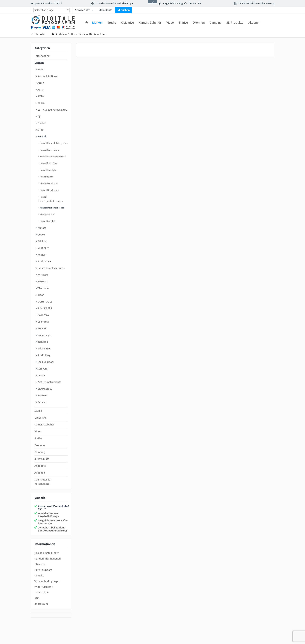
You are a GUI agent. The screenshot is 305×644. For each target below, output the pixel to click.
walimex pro (44, 335)
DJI (39, 116)
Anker (40, 69)
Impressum (41, 603)
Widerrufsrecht (43, 586)
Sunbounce (44, 261)
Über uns (39, 564)
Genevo (41, 402)
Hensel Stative (46, 214)
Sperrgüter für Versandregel (43, 481)
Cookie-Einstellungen (46, 553)
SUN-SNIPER (44, 308)
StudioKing (43, 355)
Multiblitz (43, 248)
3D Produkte (41, 459)
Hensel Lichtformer (49, 190)
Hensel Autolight (48, 169)
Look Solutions (46, 362)
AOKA (40, 82)
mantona (42, 341)
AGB (36, 598)
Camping (39, 452)
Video (37, 431)
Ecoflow (41, 123)
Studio (38, 410)
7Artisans (43, 274)
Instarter (42, 395)
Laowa (41, 375)
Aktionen (39, 472)
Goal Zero (43, 315)
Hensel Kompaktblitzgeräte (53, 143)
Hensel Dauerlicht (48, 183)
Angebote (40, 465)
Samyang (42, 368)
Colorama (43, 321)
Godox (41, 234)
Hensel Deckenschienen (52, 207)
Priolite (41, 241)
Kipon (40, 295)
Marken (39, 62)
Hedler (41, 254)
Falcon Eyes (44, 348)
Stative (38, 438)
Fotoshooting (42, 56)
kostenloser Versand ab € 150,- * (53, 507)
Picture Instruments (49, 382)
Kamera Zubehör (44, 424)
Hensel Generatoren (49, 149)
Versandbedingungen (47, 581)
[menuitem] (51, 10)
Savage (41, 328)
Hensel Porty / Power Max (52, 156)
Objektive (40, 417)
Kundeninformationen (47, 558)
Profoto (41, 227)
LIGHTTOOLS (44, 301)
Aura (40, 89)
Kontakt (39, 575)
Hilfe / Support (43, 570)
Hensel (41, 136)
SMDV (40, 96)
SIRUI (40, 129)
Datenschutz (41, 592)
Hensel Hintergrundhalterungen (51, 198)
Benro (40, 103)
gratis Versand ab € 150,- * (48, 3)
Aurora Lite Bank (47, 76)
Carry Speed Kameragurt (52, 109)
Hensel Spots (46, 176)
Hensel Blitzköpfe (48, 163)
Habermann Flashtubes (51, 268)
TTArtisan (43, 288)
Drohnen (39, 445)
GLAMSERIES (44, 388)
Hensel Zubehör (47, 221)
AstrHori (42, 281)
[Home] (87, 22)
